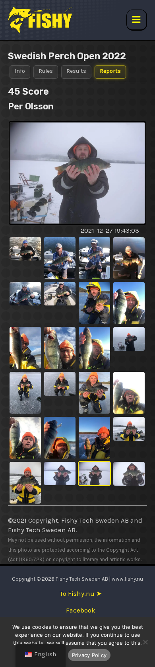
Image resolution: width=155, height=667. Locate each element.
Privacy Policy (89, 655)
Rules (46, 71)
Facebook (80, 610)
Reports (110, 71)
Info (20, 71)
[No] (145, 642)
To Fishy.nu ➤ (81, 593)
